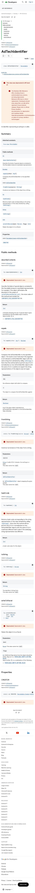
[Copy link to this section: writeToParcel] (14, 601)
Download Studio (6, 835)
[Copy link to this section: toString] (9, 555)
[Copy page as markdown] (8, 55)
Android (3, 741)
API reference (7, 8)
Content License (18, 721)
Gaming (3, 765)
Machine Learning (6, 767)
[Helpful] (12, 17)
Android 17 (4, 803)
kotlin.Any (4, 72)
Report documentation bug (8, 847)
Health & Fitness (5, 770)
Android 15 (4, 809)
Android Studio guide (7, 827)
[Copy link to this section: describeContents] (17, 260)
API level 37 (12, 46)
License (9, 880)
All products (4, 874)
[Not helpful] (14, 17)
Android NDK (4, 837)
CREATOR (5, 242)
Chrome (3, 866)
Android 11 (4, 819)
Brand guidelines (17, 880)
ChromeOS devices (6, 791)
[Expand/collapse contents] (11, 21)
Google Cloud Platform (7, 871)
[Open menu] (2, 2)
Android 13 (4, 814)
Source (3, 750)
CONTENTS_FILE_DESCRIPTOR (11, 298)
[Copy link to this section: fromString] (11, 420)
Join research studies (7, 853)
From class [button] (10, 144)
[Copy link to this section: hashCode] (11, 493)
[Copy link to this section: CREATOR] (11, 680)
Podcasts (3, 758)
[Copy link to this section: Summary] (12, 134)
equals (5, 173)
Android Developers (6, 13)
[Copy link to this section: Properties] (13, 672)
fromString (6, 187)
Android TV (4, 796)
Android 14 (4, 811)
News (2, 752)
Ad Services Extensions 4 (11, 44)
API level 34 (9, 42)
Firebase (3, 869)
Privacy (3, 776)
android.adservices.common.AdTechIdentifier (16, 74)
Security (3, 747)
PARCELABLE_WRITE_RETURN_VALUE (15, 663)
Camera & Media (5, 773)
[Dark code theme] (33, 64)
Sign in (31, 2)
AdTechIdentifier (11, 481)
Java (32, 59)
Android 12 (4, 817)
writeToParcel (7, 224)
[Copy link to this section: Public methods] (18, 253)
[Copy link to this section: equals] (8, 328)
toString (6, 214)
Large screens (5, 785)
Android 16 (4, 806)
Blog (2, 755)
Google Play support (6, 850)
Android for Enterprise (7, 744)
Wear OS (3, 788)
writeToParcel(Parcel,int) (11, 294)
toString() (6, 205)
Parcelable (13, 144)
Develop (15, 13)
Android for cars (5, 793)
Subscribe (23, 884)
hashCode (6, 199)
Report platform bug (6, 844)
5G (2, 778)
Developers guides (6, 829)
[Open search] (23, 2)
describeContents (9, 160)
